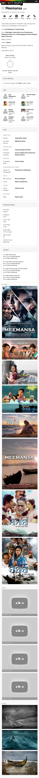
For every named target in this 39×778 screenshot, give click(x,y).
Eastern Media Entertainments (25, 153)
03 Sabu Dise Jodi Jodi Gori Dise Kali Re (15, 269)
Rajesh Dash (19, 197)
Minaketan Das (30, 110)
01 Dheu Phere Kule (9, 255)
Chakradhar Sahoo (21, 138)
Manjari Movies (20, 155)
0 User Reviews (8, 78)
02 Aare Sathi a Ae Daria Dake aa (13, 262)
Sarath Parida (19, 29)
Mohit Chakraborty (21, 182)
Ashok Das (12, 102)
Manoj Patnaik (11, 110)
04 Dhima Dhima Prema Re (11, 275)
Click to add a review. (23, 83)
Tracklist (6, 250)
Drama (8, 42)
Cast (4, 90)
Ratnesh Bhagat (20, 178)
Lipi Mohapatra (10, 29)
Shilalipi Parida (11, 118)
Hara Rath (29, 102)
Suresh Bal (29, 117)
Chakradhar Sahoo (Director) (14, 32)
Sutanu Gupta (19, 161)
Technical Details (9, 205)
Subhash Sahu (19, 188)
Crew (4, 130)
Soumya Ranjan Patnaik (22, 150)
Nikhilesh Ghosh (20, 141)
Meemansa (14, 8)
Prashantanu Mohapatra (23, 170)
